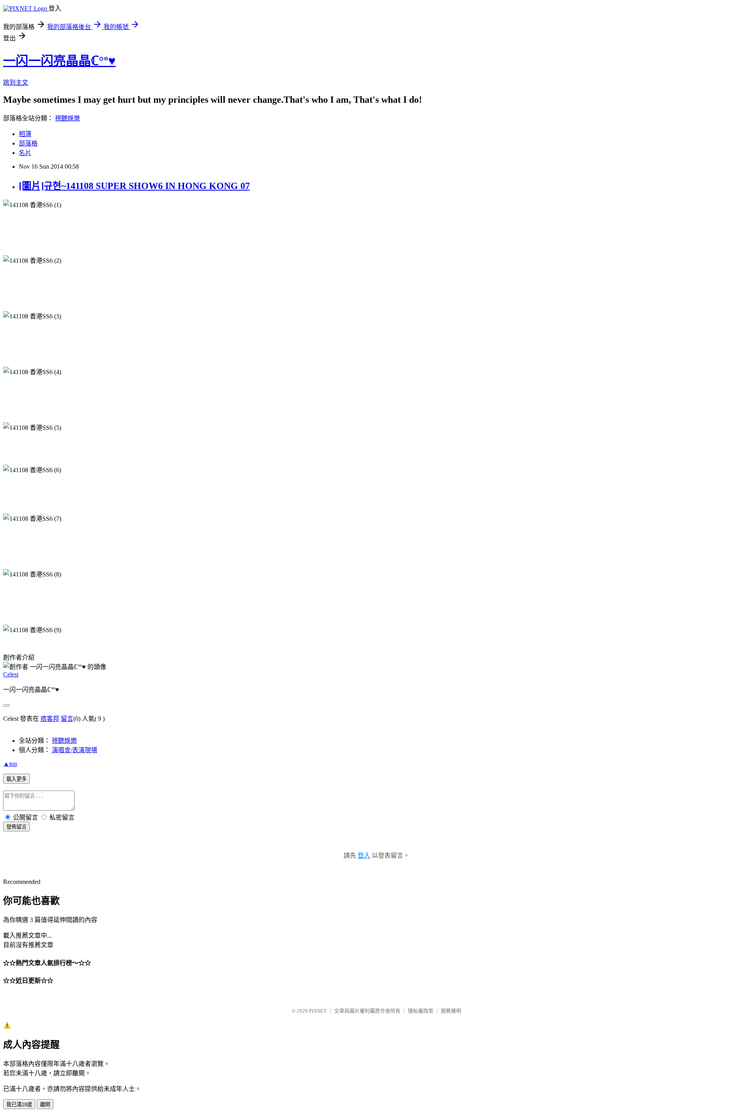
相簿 (25, 134)
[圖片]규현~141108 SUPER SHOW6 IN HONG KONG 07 (134, 186)
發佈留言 (16, 827)
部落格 (28, 143)
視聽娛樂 (67, 118)
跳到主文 (15, 82)
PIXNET (318, 1011)
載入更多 (16, 779)
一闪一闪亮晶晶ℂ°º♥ (59, 61)
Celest (10, 674)
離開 (45, 1104)
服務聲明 (451, 1011)
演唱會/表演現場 (74, 750)
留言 (67, 718)
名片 (25, 152)
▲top (10, 763)
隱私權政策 (420, 1011)
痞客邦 (49, 718)
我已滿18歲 (19, 1104)
